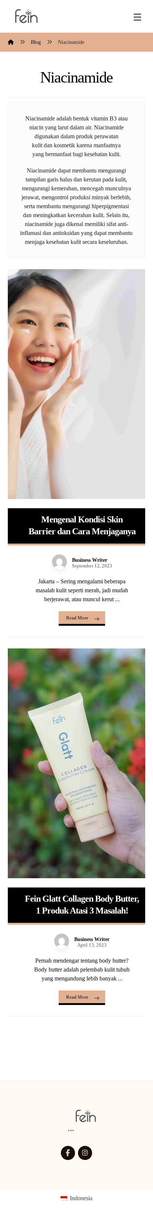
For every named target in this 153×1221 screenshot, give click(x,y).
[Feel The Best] (26, 16)
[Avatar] (59, 561)
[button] (68, 1153)
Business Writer (89, 560)
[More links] (71, 1131)
